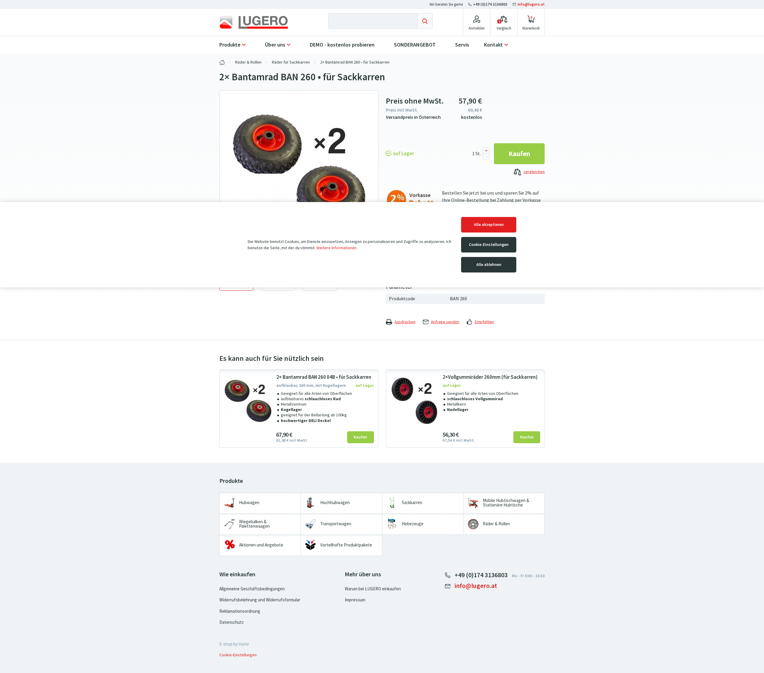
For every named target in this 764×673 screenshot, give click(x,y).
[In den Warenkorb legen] (519, 153)
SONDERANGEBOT (415, 44)
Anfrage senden (445, 322)
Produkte (230, 44)
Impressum (355, 600)
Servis (462, 44)
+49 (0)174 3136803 (490, 4)
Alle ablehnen (488, 264)
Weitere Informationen (336, 248)
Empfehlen (484, 322)
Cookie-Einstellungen (489, 244)
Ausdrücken (405, 322)
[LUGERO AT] (222, 62)
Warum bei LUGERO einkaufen (373, 589)
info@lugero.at (531, 4)
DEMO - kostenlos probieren (342, 44)
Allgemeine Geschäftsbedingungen (252, 589)
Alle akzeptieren (489, 224)
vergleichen (534, 172)
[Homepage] (258, 22)
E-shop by (234, 644)
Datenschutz (231, 622)
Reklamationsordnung (239, 611)
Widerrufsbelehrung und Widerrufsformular (259, 600)
